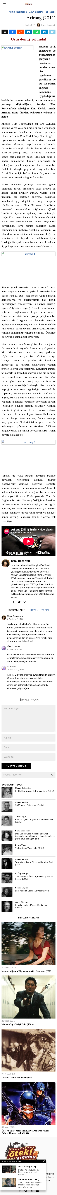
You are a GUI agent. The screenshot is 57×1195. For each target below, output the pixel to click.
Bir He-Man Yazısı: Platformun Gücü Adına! (34, 791)
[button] (52, 775)
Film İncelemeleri (18, 12)
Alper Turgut (21, 902)
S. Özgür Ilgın (22, 873)
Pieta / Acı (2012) (27, 1166)
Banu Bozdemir (48, 25)
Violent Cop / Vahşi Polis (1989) (29, 848)
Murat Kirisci (21, 859)
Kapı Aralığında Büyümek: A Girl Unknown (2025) (34, 820)
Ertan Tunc (20, 845)
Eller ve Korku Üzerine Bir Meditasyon (32, 891)
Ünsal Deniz (13, 646)
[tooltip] (5, 32)
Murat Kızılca (21, 802)
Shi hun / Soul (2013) (28, 1179)
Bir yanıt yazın (39, 610)
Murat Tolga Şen (23, 788)
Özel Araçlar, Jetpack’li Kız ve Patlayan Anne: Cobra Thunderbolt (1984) (25, 1132)
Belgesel (50, 12)
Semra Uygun (21, 888)
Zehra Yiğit (20, 816)
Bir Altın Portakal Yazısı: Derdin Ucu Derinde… (31, 906)
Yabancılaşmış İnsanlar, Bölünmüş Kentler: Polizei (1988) (34, 877)
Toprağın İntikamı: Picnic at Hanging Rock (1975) (34, 863)
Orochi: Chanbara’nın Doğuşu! (17, 1077)
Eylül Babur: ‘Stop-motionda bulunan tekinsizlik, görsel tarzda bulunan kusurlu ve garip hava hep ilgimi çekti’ (35, 836)
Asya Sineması (36, 12)
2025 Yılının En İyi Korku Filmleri (29, 805)
